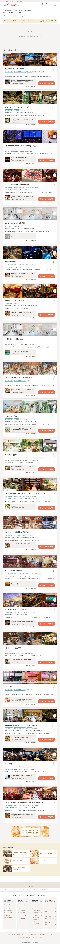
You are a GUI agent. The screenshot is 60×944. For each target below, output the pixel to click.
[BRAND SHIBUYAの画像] (30, 252)
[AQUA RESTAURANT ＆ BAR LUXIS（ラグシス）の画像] (30, 136)
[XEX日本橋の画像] (30, 754)
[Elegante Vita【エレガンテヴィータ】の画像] (30, 406)
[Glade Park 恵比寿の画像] (30, 445)
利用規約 (13, 934)
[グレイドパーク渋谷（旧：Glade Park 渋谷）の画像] (30, 368)
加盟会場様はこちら (43, 934)
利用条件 (18, 934)
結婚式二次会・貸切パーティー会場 (28, 889)
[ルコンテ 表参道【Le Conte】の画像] (30, 561)
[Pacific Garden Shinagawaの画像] (30, 329)
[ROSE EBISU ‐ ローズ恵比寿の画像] (30, 59)
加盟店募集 (51, 934)
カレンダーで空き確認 (47, 83)
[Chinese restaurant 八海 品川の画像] (30, 213)
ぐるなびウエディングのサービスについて (26, 937)
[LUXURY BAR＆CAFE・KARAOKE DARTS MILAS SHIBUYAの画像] (30, 793)
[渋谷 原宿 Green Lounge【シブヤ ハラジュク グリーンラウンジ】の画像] (30, 484)
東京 (37, 889)
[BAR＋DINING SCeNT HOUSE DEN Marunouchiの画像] (30, 715)
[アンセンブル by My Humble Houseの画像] (30, 175)
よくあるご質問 (39, 937)
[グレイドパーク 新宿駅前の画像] (30, 638)
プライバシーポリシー (25, 934)
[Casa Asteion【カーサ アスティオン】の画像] (30, 97)
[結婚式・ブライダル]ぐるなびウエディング (11, 889)
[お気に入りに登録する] (53, 69)
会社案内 (8, 934)
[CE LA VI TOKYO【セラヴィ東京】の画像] (30, 600)
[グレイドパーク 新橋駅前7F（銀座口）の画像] (30, 522)
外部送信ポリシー (34, 934)
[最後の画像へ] (54, 59)
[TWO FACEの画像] (30, 677)
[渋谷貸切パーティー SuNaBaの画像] (30, 291)
